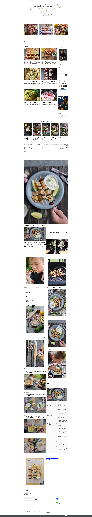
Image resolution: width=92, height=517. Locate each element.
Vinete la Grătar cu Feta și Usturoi (31, 81)
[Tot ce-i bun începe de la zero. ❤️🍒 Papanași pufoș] (64, 86)
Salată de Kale (63, 137)
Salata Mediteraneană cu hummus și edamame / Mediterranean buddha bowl (46, 139)
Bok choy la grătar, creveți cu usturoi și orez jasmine (52, 458)
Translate (29, 494)
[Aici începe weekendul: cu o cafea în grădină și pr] (66, 86)
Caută (25, 498)
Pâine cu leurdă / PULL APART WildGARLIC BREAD (30, 103)
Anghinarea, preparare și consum (27, 138)
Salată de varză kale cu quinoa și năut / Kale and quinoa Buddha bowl (54, 139)
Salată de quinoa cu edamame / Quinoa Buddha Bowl (36, 139)
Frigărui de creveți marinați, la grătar (34, 225)
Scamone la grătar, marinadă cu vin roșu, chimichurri (61, 36)
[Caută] (66, 75)
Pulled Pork (43, 61)
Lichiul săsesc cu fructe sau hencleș (32, 61)
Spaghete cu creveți (48, 459)
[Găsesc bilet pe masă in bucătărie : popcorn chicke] (61, 86)
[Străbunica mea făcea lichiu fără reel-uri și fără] (59, 86)
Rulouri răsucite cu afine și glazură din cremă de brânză (48, 82)
